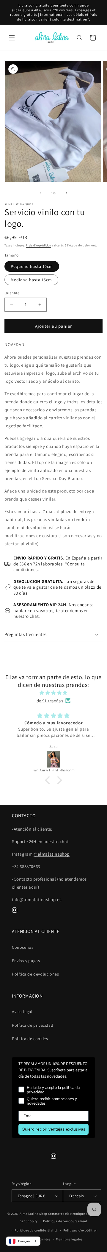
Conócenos (22, 947)
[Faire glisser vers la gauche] (40, 193)
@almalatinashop (52, 854)
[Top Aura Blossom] (55, 759)
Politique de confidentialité (36, 1230)
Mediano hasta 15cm (31, 279)
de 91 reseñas (50, 701)
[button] (11, 37)
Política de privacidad (32, 1025)
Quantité (11, 293)
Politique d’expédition (80, 1230)
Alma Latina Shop (33, 1214)
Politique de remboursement (65, 1221)
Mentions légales (69, 1239)
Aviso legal (22, 1011)
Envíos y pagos (26, 960)
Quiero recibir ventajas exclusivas (53, 1129)
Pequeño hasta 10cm (32, 266)
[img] (53, 693)
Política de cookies (30, 1038)
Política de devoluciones (35, 974)
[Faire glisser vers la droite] (66, 193)
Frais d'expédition (38, 245)
